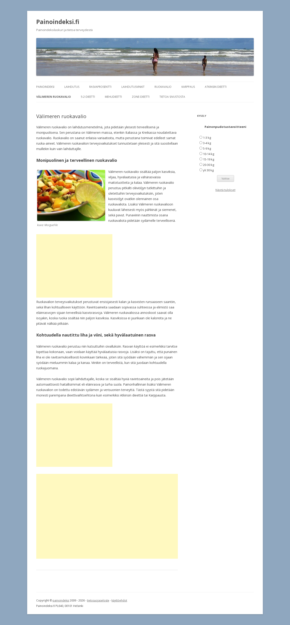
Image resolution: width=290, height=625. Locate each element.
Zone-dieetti (141, 97)
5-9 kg (207, 148)
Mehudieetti (113, 97)
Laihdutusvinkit (133, 87)
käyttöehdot (119, 600)
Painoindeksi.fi (57, 22)
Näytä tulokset (225, 190)
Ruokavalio (163, 87)
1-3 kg (207, 138)
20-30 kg (208, 165)
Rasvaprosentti (100, 87)
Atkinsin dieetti (216, 87)
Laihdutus (71, 87)
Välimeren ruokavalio (53, 97)
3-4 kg (207, 143)
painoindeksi (61, 600)
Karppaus (188, 87)
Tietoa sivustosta (172, 97)
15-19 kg (208, 159)
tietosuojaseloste (98, 600)
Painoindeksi (45, 87)
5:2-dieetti (88, 97)
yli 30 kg (208, 170)
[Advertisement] (74, 266)
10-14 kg (208, 154)
